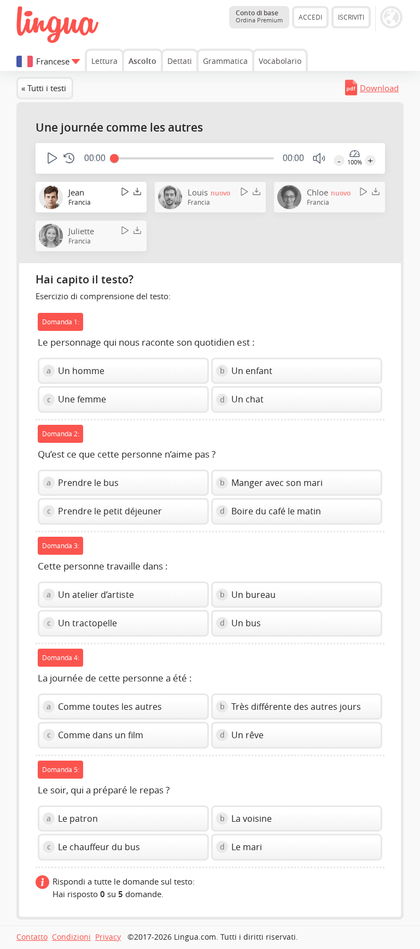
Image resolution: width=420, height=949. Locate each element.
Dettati (179, 61)
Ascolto (142, 61)
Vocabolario (280, 61)
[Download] (137, 192)
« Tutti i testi (43, 87)
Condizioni (71, 937)
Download (379, 87)
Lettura (104, 61)
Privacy (108, 937)
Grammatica (225, 61)
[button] (51, 158)
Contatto (32, 937)
